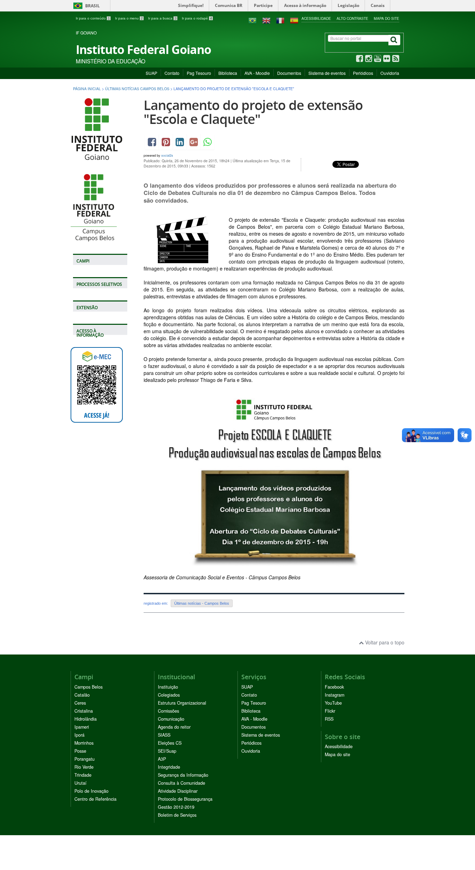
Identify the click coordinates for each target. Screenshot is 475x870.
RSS (329, 719)
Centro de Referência (95, 799)
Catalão (82, 695)
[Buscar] (394, 40)
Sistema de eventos (327, 73)
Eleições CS (170, 743)
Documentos (289, 73)
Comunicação (171, 719)
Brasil (85, 6)
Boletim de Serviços (177, 815)
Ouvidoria (389, 73)
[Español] (294, 19)
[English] (266, 19)
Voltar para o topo (384, 642)
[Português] (252, 19)
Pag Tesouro (199, 73)
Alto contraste (352, 18)
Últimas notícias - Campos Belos (201, 603)
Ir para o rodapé (197, 18)
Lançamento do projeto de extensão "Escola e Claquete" (253, 112)
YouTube (333, 703)
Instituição (168, 687)
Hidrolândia (85, 719)
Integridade (169, 767)
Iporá (79, 735)
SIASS (164, 735)
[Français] (280, 19)
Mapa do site (386, 18)
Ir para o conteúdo (93, 18)
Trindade (82, 775)
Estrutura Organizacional (182, 703)
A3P (162, 759)
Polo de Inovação (91, 791)
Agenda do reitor (174, 727)
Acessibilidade (316, 18)
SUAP (151, 73)
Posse (80, 751)
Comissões (168, 711)
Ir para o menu (129, 18)
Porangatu (84, 759)
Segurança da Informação (183, 775)
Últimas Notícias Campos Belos (137, 88)
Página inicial (87, 88)
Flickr (330, 711)
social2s (167, 155)
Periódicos (363, 73)
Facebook (334, 687)
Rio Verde (84, 767)
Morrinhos (84, 743)
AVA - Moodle (257, 73)
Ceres (80, 703)
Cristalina (83, 711)
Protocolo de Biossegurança (185, 799)
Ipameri (81, 727)
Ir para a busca (162, 18)
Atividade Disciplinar (178, 791)
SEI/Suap (167, 751)
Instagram (334, 695)
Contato (171, 73)
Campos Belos (88, 687)
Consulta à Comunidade (181, 783)
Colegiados (169, 695)
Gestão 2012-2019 (176, 807)
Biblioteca (227, 73)
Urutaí (80, 783)
